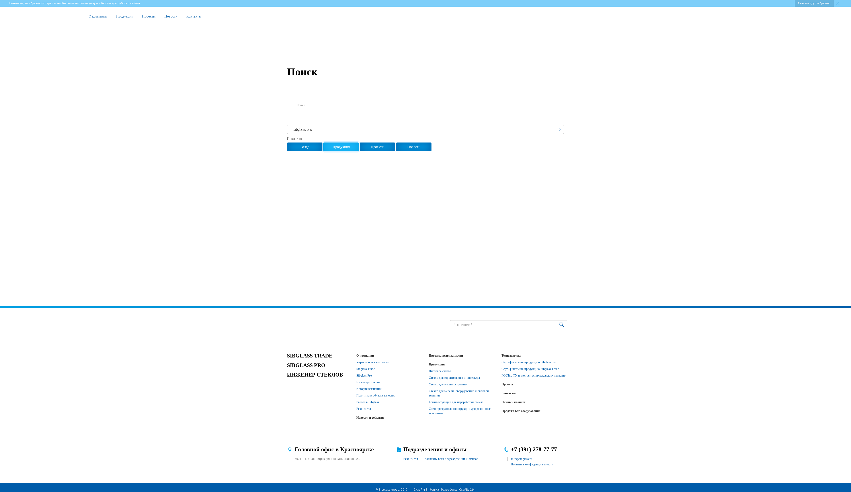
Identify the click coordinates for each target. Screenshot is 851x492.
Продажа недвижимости (446, 355)
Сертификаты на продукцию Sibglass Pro (529, 362)
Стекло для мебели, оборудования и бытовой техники (459, 393)
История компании (369, 388)
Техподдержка (511, 355)
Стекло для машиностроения (448, 384)
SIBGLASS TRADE (309, 356)
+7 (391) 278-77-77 (534, 449)
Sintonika (432, 490)
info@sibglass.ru (521, 459)
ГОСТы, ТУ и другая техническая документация (534, 375)
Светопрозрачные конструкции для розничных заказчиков (460, 411)
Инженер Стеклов (368, 382)
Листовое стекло (440, 371)
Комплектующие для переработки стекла (456, 402)
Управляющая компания (372, 362)
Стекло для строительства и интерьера (454, 377)
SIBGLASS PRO (306, 365)
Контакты (193, 16)
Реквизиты (363, 408)
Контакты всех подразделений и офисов (451, 459)
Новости (171, 16)
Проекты (149, 16)
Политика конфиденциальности (532, 464)
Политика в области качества (375, 395)
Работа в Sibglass (367, 402)
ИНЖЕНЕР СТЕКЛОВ (315, 375)
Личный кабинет (513, 402)
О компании (98, 16)
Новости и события (370, 417)
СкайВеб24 (466, 490)
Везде (305, 147)
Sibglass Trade (365, 369)
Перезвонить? (776, 17)
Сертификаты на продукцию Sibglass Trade (530, 369)
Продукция (124, 16)
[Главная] (289, 105)
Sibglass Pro (364, 375)
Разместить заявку (786, 17)
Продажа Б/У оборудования (521, 411)
